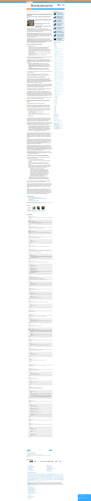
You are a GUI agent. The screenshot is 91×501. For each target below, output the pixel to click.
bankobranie (43, 476)
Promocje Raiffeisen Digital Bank (51, 468)
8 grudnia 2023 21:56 (33, 348)
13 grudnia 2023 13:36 (35, 353)
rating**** (29, 480)
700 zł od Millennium (62, 0)
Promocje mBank (30, 469)
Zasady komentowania (31, 496)
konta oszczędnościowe (59, 477)
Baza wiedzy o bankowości (31, 488)
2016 (54, 111)
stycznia (55, 104)
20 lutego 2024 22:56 (33, 400)
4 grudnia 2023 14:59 (33, 314)
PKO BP (37, 475)
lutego (55, 103)
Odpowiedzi (30, 239)
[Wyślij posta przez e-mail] (36, 202)
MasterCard (30, 475)
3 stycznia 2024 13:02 (35, 391)
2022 (54, 105)
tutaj (38, 153)
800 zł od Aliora (57, 0)
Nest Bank (34, 475)
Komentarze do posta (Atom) (32, 451)
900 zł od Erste (42, 0)
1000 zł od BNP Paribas (36, 0)
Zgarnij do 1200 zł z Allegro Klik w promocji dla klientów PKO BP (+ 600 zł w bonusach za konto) (29, 211)
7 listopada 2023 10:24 (36, 221)
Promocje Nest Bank (49, 465)
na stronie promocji (35, 47)
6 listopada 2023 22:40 (33, 216)
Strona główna (30, 486)
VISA (58, 475)
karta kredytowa (32, 477)
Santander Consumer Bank (54, 475)
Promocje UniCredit (49, 470)
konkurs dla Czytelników (54, 477)
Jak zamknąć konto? (56, 118)
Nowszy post (29, 450)
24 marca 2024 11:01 (33, 423)
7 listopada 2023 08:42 (33, 226)
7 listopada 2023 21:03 (33, 249)
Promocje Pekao (49, 466)
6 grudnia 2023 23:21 (35, 296)
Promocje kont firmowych (31, 490)
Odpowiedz (30, 224)
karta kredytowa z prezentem (45, 477)
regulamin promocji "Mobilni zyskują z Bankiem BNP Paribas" (37, 198)
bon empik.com (46, 476)
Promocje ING (30, 468)
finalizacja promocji (59, 476)
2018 (54, 109)
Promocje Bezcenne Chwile (31, 466)
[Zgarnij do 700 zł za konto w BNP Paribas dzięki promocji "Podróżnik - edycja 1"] (43, 209)
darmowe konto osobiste (54, 476)
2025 (54, 44)
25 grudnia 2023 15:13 (35, 373)
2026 (54, 43)
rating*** (62, 479)
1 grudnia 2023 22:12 (35, 305)
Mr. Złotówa (31, 221)
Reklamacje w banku (56, 119)
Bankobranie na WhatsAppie (36, 11)
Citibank (39, 474)
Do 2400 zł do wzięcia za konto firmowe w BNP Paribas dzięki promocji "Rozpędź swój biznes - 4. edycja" (34, 211)
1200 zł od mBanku (29, 0)
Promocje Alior (30, 465)
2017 (54, 110)
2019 (54, 108)
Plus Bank (39, 475)
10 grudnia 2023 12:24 (33, 358)
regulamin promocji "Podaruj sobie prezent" (35, 197)
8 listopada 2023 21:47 (35, 265)
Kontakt (29, 498)
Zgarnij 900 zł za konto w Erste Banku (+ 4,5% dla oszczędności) (34, 454)
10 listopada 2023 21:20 (33, 276)
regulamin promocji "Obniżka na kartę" (34, 200)
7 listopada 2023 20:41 (33, 245)
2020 (54, 107)
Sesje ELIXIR (55, 117)
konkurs (50, 477)
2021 (54, 106)
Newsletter (29, 495)
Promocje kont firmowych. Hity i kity (57, 71)
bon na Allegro (50, 476)
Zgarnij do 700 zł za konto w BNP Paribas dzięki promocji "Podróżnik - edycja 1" (43, 210)
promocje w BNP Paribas (38, 24)
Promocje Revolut (49, 469)
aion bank (60, 475)
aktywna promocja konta (38, 476)
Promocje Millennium (31, 470)
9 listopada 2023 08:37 (35, 255)
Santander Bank (48, 475)
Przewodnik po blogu (31, 487)
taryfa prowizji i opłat (31, 199)
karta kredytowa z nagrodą (38, 477)
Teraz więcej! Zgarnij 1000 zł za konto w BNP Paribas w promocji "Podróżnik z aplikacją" (38, 210)
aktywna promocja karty (32, 476)
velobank (40, 480)
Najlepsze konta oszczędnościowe (32, 492)
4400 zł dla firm (52, 0)
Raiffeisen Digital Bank (43, 475)
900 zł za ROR (48, 0)
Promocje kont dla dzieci (31, 491)
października (55, 96)
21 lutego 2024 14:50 (35, 405)
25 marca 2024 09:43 (35, 428)
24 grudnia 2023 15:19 (33, 368)
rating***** (32, 480)
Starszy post (50, 450)
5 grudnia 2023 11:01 (36, 329)
